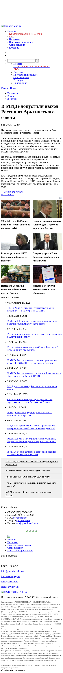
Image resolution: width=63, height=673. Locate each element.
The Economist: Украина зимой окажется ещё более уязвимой (32, 484)
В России (12, 98)
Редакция (14, 47)
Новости (11, 31)
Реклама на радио (10, 576)
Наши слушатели (10, 586)
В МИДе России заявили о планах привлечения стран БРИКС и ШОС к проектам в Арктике (32, 361)
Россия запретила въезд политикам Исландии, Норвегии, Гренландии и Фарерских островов (31, 440)
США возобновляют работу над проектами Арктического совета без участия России (29, 400)
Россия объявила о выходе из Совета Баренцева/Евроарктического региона (32, 348)
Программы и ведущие (21, 42)
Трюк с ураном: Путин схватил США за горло (28, 477)
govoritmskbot (20, 517)
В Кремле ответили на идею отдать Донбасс (28, 470)
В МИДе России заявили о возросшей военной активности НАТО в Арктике (31, 453)
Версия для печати (13, 191)
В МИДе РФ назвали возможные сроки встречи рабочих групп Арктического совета (32, 322)
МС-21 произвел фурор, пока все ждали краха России (29, 494)
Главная (5, 88)
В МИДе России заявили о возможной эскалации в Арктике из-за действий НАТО (34, 374)
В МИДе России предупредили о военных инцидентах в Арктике (29, 414)
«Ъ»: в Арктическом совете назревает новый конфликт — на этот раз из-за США (30, 309)
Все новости (7, 194)
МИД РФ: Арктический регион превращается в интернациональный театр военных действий (32, 427)
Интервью (14, 39)
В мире (11, 96)
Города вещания (9, 581)
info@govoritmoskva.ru (27, 523)
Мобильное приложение (20, 550)
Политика (12, 93)
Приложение (20, 83)
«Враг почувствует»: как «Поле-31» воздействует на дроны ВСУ (32, 463)
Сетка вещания (17, 44)
